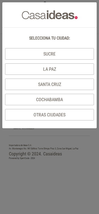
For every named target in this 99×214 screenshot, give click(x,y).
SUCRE (49, 54)
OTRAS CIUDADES (49, 114)
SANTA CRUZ (49, 84)
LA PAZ (49, 69)
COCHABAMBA (49, 99)
